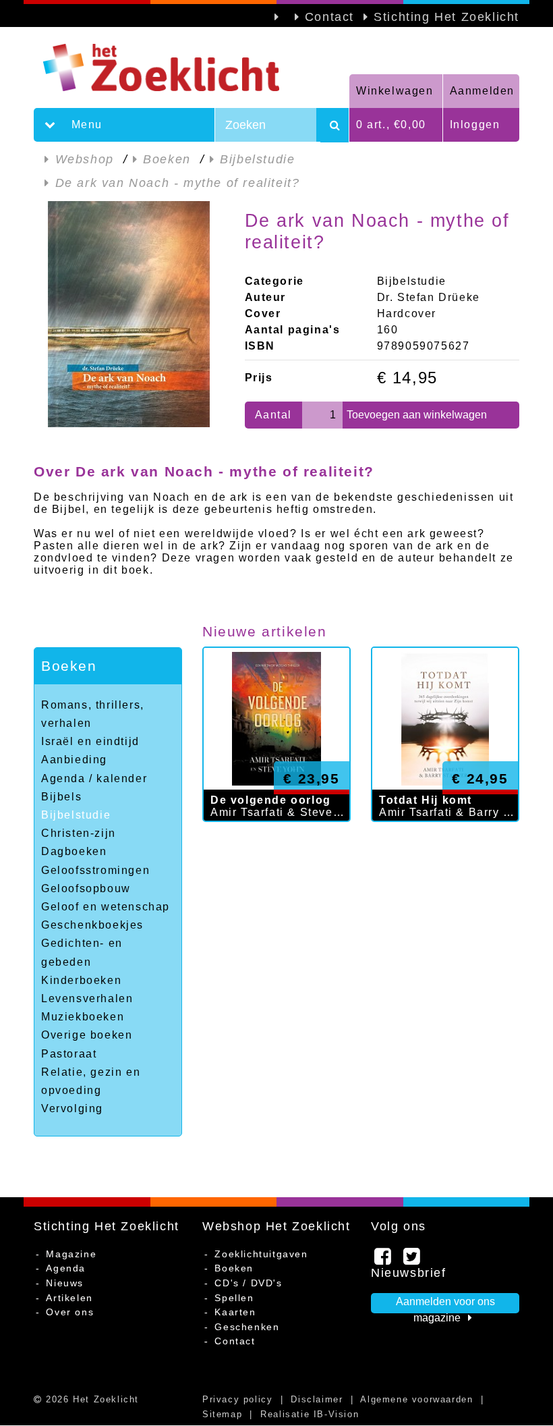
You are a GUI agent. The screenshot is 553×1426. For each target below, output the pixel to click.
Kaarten (235, 1312)
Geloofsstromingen (95, 870)
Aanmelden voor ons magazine (445, 1304)
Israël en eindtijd (90, 741)
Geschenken (246, 1326)
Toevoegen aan (417, 414)
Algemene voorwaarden (416, 1399)
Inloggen (475, 124)
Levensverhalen (87, 998)
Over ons (70, 1312)
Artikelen (69, 1297)
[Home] (191, 67)
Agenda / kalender (94, 778)
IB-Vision (336, 1414)
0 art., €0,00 (391, 124)
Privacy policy (237, 1399)
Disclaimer (317, 1399)
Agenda (66, 1268)
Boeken (69, 666)
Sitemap (222, 1414)
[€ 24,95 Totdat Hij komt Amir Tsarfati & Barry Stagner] (445, 835)
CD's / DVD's (248, 1283)
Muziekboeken (82, 1016)
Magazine (71, 1254)
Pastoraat (68, 1054)
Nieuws (65, 1283)
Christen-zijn (78, 833)
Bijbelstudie (76, 815)
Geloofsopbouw (86, 888)
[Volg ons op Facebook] (383, 1260)
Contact (329, 17)
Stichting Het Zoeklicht (446, 17)
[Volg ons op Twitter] (412, 1260)
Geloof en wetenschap (105, 906)
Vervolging (72, 1108)
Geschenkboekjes (92, 925)
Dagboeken (74, 851)
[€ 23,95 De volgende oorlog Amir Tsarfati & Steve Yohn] (276, 835)
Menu (85, 124)
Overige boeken (86, 1035)
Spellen (234, 1297)
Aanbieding (74, 759)
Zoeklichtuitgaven (261, 1254)
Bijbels (61, 796)
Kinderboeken (81, 980)
